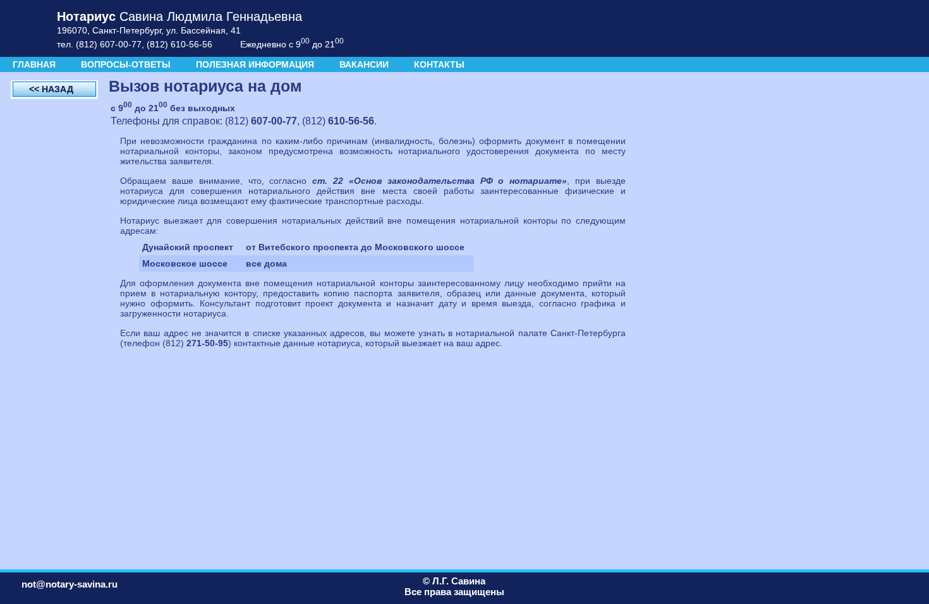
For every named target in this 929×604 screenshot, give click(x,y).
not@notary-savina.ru (69, 584)
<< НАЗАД (51, 89)
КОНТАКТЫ (439, 64)
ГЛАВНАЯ (34, 64)
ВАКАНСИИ (364, 64)
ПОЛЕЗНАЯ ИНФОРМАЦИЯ (255, 64)
